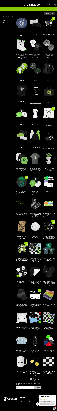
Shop (2, 9)
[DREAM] (28, 4)
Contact (13, 9)
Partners (19, 9)
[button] (54, 408)
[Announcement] (28, 1)
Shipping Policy (41, 406)
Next (38, 379)
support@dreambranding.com (25, 401)
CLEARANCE (8, 9)
